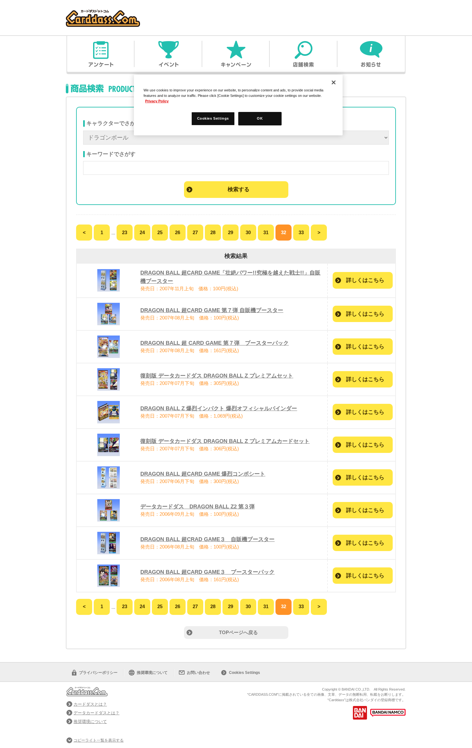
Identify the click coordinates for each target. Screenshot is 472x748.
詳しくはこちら (365, 280)
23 (124, 232)
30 (248, 232)
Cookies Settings (244, 673)
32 (283, 232)
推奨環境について (152, 672)
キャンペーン (236, 54)
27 (195, 232)
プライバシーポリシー (98, 672)
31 (265, 232)
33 (301, 232)
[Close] (334, 82)
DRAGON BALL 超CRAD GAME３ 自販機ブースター (207, 539)
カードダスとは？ (90, 704)
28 (212, 232)
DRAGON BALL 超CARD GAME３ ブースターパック (207, 572)
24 (142, 232)
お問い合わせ (198, 672)
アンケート (101, 54)
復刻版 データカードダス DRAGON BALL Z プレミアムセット (216, 375)
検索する (238, 189)
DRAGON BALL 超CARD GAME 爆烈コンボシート (202, 474)
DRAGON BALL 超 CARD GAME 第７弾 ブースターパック (214, 343)
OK (260, 118)
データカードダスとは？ (96, 712)
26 (177, 232)
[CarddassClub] (103, 13)
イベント (168, 54)
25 (159, 232)
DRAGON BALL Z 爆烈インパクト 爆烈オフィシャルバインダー (218, 408)
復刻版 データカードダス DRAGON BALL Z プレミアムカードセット (225, 441)
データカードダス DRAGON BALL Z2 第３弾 (197, 506)
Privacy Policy (157, 101)
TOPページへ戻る (238, 632)
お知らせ (371, 54)
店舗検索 (303, 54)
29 (230, 232)
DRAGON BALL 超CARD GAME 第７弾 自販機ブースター (211, 310)
